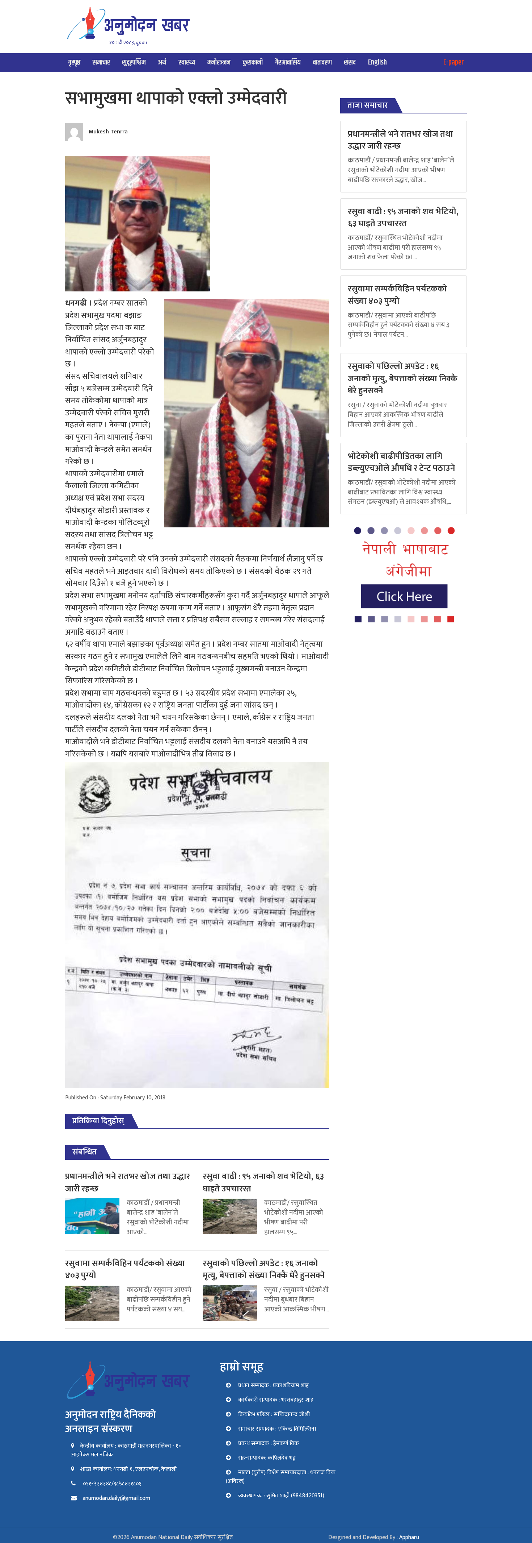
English (377, 62)
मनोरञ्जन (219, 62)
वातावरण (322, 62)
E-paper (453, 62)
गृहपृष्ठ (74, 62)
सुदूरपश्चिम (133, 62)
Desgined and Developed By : (373, 1537)
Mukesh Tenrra (108, 132)
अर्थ (162, 62)
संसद (350, 62)
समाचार (101, 62)
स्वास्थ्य (186, 62)
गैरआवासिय (288, 62)
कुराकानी (253, 62)
